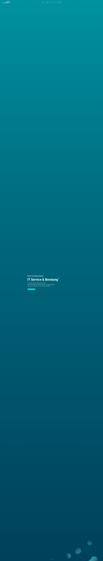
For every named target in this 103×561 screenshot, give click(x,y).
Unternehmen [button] (59, 2)
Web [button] (51, 2)
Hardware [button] (43, 2)
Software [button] (47, 2)
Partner (54, 2)
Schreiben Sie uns (31, 289)
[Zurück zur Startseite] (6, 2)
